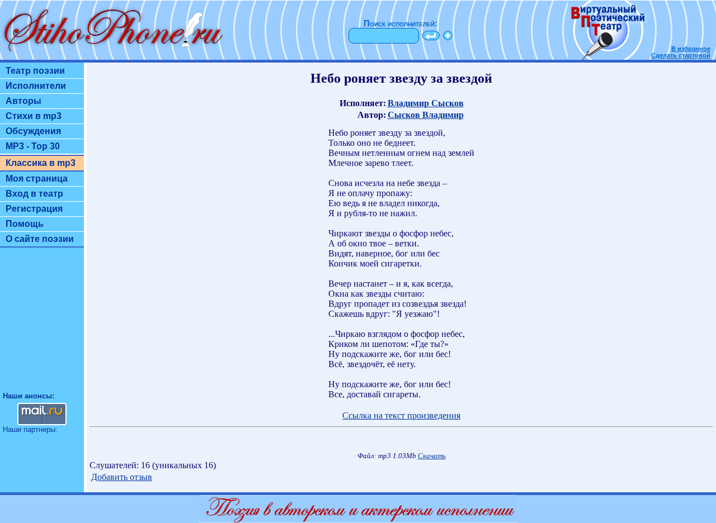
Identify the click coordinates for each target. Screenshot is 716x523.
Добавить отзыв (121, 477)
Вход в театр (34, 193)
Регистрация (34, 208)
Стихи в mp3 (34, 116)
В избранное (690, 48)
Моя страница (37, 178)
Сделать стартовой (680, 55)
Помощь (25, 224)
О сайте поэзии (40, 239)
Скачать (432, 456)
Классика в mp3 (41, 163)
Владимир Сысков (426, 103)
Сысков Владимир (426, 115)
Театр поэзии (35, 70)
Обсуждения (33, 131)
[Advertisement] (42, 325)
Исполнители (36, 86)
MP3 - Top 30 (33, 146)
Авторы (23, 101)
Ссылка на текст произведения (401, 415)
